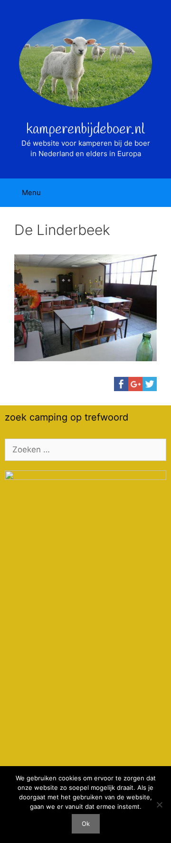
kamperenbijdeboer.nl (85, 129)
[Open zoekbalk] (157, 192)
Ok (86, 823)
